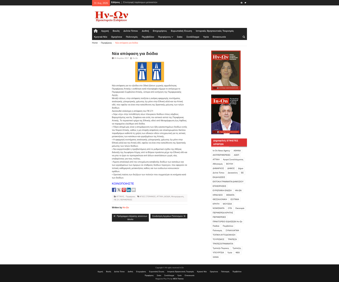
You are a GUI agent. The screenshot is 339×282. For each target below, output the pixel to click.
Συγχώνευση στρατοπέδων (136, 2)
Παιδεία (216, 226)
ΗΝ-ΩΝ (238, 190)
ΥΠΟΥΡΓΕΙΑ (218, 252)
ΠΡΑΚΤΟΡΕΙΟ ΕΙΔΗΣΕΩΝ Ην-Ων (227, 221)
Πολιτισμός (132, 37)
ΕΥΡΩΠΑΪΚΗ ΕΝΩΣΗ (222, 190)
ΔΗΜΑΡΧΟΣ (218, 168)
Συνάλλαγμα (192, 37)
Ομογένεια (116, 37)
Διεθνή (145, 31)
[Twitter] (245, 2)
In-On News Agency (221, 150)
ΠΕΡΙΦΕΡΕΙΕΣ (126, 200)
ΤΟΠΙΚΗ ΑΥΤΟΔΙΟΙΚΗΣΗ (224, 235)
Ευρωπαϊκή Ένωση (181, 31)
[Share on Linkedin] (129, 190)
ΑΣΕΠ (236, 155)
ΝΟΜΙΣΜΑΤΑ (218, 208)
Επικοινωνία (219, 37)
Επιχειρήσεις (160, 31)
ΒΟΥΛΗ (229, 164)
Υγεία (206, 37)
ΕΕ (242, 173)
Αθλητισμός (218, 164)
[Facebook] (241, 2)
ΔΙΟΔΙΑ (167, 196)
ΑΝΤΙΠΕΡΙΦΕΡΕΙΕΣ (221, 155)
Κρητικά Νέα (100, 37)
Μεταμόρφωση (177, 196)
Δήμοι (240, 168)
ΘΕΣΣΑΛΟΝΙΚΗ (220, 199)
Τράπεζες (237, 248)
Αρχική (105, 31)
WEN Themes (178, 279)
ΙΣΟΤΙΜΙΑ (234, 199)
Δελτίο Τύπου (218, 173)
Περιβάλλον (148, 37)
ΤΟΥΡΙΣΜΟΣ (218, 239)
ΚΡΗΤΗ (216, 204)
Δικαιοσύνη (233, 173)
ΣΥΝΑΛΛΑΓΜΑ (232, 230)
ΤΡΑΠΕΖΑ (232, 239)
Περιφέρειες (164, 37)
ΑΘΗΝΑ (237, 150)
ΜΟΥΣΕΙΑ (227, 204)
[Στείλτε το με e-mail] (133, 190)
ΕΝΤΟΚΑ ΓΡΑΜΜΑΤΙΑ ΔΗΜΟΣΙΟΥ (228, 181)
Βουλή (116, 31)
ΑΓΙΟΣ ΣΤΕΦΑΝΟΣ (148, 196)
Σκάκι (179, 37)
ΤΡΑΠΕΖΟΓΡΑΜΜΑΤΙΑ (223, 244)
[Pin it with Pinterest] (124, 190)
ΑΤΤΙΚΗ (160, 196)
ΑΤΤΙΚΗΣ (120, 196)
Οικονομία (239, 208)
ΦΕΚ (238, 252)
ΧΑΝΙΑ (216, 257)
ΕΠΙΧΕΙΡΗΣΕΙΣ (219, 186)
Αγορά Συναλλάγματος (233, 159)
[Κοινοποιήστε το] (114, 190)
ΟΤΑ (230, 208)
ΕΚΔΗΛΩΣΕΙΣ (219, 177)
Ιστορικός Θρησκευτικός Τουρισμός (215, 31)
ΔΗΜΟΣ (231, 168)
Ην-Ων (135, 58)
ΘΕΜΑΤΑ (230, 195)
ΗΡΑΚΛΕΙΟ (218, 195)
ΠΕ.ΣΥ (116, 200)
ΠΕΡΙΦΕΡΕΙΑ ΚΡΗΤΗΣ (223, 213)
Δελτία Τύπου (130, 31)
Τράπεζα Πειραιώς (221, 248)
